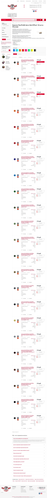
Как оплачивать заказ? (17, 467)
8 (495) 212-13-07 (12, 16)
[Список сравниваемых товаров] (38, 20)
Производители (31, 489)
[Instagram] (35, 11)
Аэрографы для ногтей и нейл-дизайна (8, 62)
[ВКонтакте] (33, 11)
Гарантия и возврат (23, 491)
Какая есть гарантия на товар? (18, 470)
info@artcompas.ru (34, 9)
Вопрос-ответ (31, 488)
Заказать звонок (12, 17)
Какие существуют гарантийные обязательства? (21, 458)
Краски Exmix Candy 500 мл (30, 479)
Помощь (30, 486)
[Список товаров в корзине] (43, 20)
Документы (22, 487)
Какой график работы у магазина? (18, 461)
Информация (23, 486)
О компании (14, 487)
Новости (13, 488)
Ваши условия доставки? (17, 453)
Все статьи (8, 54)
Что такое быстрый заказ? (17, 464)
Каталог (4, 19)
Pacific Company (33, 64)
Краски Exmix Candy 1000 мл (39, 479)
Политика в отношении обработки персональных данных (20, 496)
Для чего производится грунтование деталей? (20, 447)
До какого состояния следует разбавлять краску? (21, 450)
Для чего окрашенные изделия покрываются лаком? (21, 444)
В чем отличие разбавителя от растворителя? (20, 438)
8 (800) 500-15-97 (12, 14)
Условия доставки (23, 490)
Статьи (30, 487)
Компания (14, 486)
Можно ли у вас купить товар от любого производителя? (22, 475)
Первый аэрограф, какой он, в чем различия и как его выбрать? (8, 68)
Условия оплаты (23, 489)
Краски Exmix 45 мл (22, 479)
